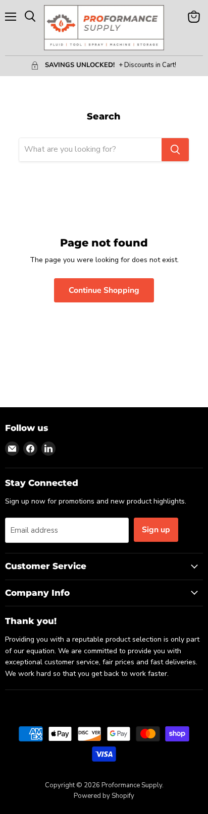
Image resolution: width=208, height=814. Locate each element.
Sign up (156, 529)
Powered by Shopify (104, 795)
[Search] (175, 149)
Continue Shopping (104, 290)
